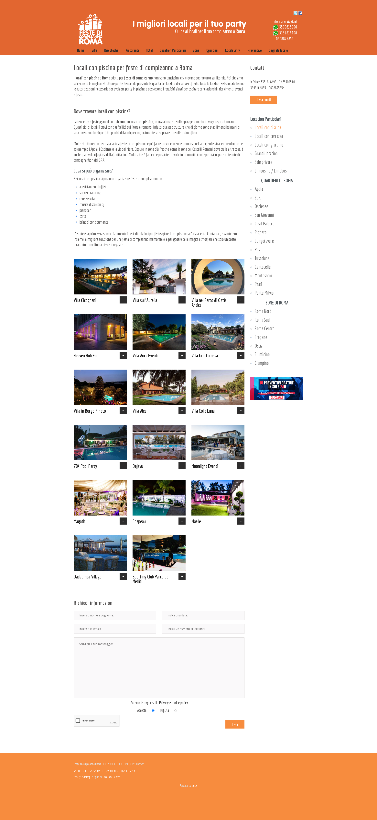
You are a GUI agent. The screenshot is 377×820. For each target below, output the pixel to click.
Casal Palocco (264, 223)
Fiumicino (262, 354)
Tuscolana (262, 258)
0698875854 (285, 38)
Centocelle (263, 267)
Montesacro (263, 275)
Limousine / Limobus (271, 170)
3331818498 (288, 32)
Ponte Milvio (264, 293)
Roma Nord (263, 311)
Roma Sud (262, 320)
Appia (259, 189)
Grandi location (266, 153)
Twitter (116, 777)
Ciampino (262, 363)
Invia (235, 724)
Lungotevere (264, 241)
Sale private (263, 162)
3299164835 (258, 88)
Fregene (261, 337)
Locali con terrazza (269, 136)
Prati (258, 284)
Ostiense (261, 206)
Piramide (261, 249)
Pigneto (260, 232)
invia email (264, 99)
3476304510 (287, 82)
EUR (258, 197)
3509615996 (288, 26)
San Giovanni (264, 215)
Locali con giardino (269, 145)
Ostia (259, 346)
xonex (194, 785)
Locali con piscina (268, 127)
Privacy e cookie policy (173, 702)
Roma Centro (264, 328)
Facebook (107, 777)
